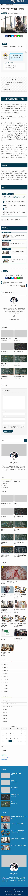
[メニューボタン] (1, 2)
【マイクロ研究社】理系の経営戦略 (14, 1)
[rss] (14, 889)
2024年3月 (5, 673)
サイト (4, 421)
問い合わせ (11, 891)
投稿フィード (4, 755)
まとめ (6, 86)
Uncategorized (6, 700)
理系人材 (5, 709)
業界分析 (6, 84)
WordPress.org (4, 759)
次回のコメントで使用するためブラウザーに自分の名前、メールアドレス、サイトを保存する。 (14, 427)
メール (4, 416)
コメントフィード (5, 757)
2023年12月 (5, 679)
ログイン (3, 754)
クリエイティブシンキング (9, 703)
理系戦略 (4, 13)
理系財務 (5, 721)
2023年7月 (5, 682)
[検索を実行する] (25, 440)
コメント (5, 394)
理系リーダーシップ (7, 706)
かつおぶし (14, 305)
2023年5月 (5, 688)
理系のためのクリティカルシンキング (17, 252)
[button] (6, 36)
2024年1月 (5, 676)
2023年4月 (5, 691)
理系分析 (5, 712)
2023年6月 (5, 685)
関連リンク (7, 89)
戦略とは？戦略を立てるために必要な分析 (17, 236)
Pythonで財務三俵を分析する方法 (17, 244)
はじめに (6, 891)
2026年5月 (5, 664)
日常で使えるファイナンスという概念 (17, 260)
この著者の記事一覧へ (14, 319)
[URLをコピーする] (21, 36)
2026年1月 (5, 667)
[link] (14, 316)
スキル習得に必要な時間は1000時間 (13, 82)
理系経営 (5, 718)
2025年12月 (5, 670)
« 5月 (2, 746)
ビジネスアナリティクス (18, 891)
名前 (4, 411)
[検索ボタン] (26, 2)
